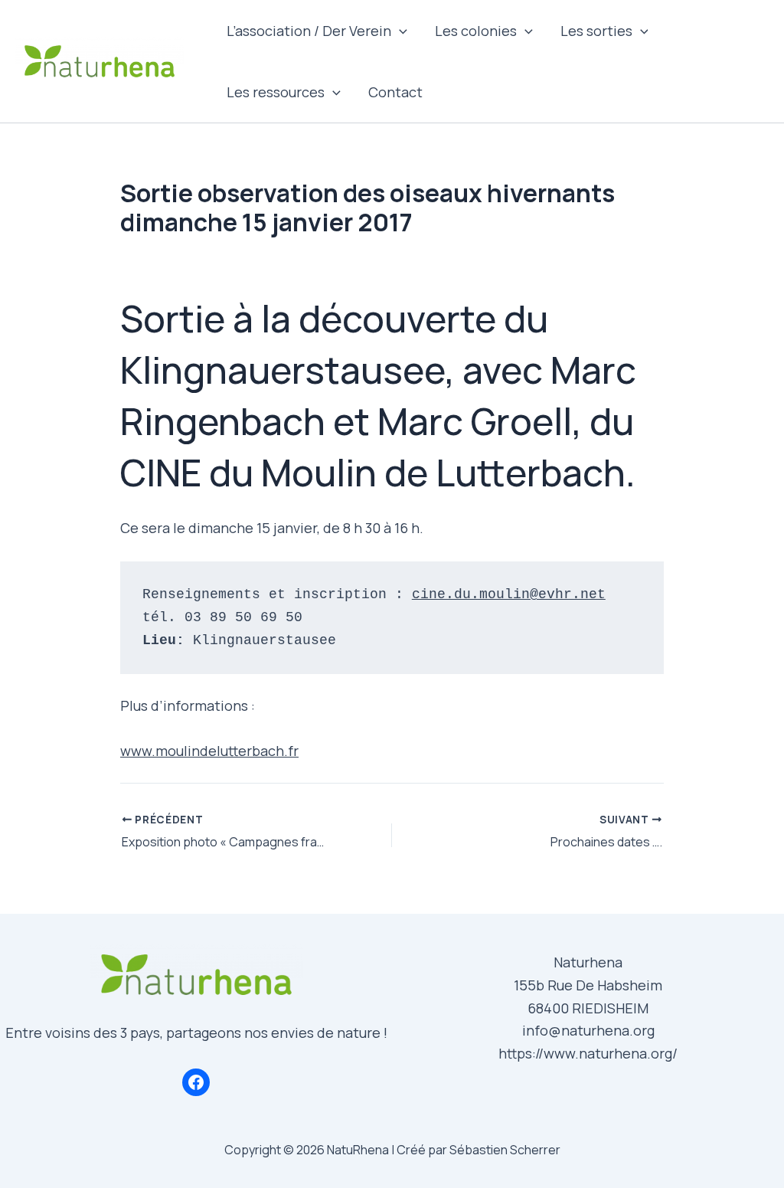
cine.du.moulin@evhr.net (509, 594)
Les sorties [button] (596, 30)
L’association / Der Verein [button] (309, 30)
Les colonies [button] (476, 30)
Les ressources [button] (276, 92)
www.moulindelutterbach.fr (209, 750)
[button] (399, 30)
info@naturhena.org (588, 1030)
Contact (395, 92)
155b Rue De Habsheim (588, 985)
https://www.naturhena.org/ (588, 1053)
